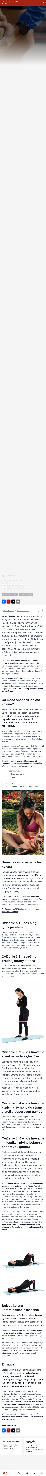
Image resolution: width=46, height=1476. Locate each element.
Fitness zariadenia (26, 594)
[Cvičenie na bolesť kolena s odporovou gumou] (23, 1266)
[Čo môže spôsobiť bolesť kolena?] (23, 822)
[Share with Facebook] (4, 602)
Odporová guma (8, 1119)
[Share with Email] (18, 602)
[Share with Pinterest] (8, 602)
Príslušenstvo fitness (10, 594)
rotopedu (5, 904)
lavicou (14, 1065)
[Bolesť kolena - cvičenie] (23, 1012)
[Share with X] (13, 602)
